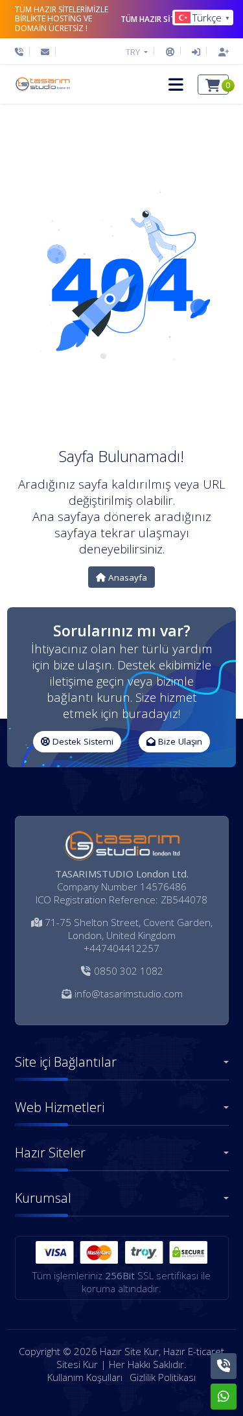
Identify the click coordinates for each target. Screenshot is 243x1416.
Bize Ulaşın (179, 741)
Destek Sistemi (81, 741)
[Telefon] (22, 52)
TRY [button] (134, 52)
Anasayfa (126, 577)
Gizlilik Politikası (163, 1377)
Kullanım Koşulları (84, 1377)
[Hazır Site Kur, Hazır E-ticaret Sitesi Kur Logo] (42, 84)
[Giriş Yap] (196, 52)
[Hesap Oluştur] (220, 52)
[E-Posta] (45, 52)
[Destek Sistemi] (170, 52)
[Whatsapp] (224, 1397)
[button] (175, 84)
